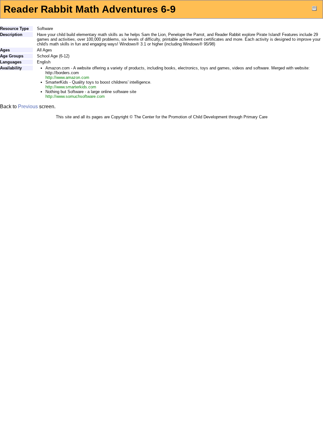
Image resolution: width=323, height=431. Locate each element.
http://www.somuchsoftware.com (75, 96)
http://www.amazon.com (67, 77)
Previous (28, 106)
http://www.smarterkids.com (70, 87)
